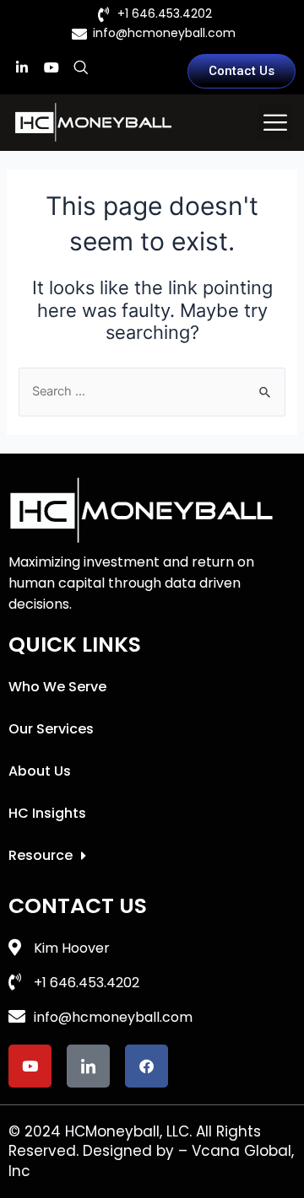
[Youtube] (51, 67)
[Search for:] (152, 391)
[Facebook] (146, 1066)
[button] (275, 122)
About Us (39, 771)
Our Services (51, 729)
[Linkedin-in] (21, 67)
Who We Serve (57, 686)
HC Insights (47, 813)
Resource (40, 855)
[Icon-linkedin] (88, 1066)
